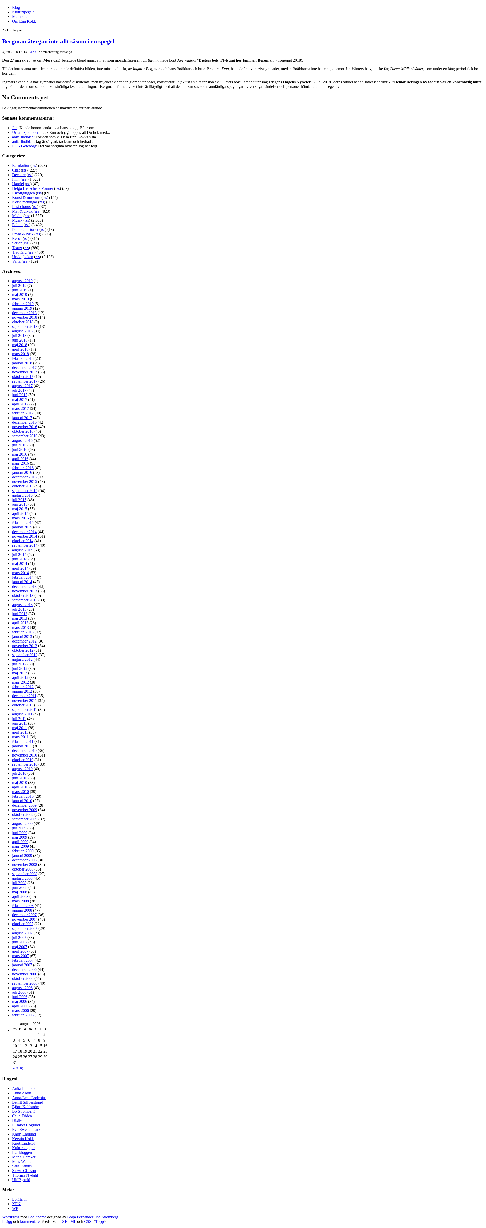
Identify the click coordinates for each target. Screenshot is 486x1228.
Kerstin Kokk (23, 1139)
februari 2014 (23, 577)
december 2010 (24, 750)
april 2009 (20, 842)
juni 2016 (19, 449)
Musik (17, 220)
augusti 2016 (22, 440)
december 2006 (24, 969)
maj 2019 (19, 294)
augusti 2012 (22, 659)
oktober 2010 (22, 760)
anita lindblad (23, 137)
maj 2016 (19, 454)
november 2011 (24, 700)
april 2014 (20, 568)
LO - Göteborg (24, 146)
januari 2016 (22, 472)
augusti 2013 (22, 604)
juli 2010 (19, 773)
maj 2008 (19, 892)
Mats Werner (22, 1161)
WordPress (10, 1217)
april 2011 (20, 732)
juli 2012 (19, 664)
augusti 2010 (22, 769)
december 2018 (24, 313)
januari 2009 (22, 855)
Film (15, 179)
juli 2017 (19, 390)
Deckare (19, 175)
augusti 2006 (22, 988)
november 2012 (24, 646)
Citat (16, 170)
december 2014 (24, 532)
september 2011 (24, 709)
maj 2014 (19, 563)
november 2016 (24, 427)
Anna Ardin (21, 1093)
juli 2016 (19, 445)
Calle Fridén (22, 1116)
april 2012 (20, 677)
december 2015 (24, 477)
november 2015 (24, 481)
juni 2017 (19, 395)
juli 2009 (19, 828)
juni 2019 (19, 290)
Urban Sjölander (25, 132)
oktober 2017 (22, 376)
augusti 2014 (22, 550)
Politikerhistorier (25, 229)
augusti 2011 (22, 714)
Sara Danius (22, 1166)
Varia (32, 52)
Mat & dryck (22, 211)
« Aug (18, 1068)
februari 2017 (23, 413)
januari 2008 (22, 910)
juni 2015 (19, 504)
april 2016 (20, 459)
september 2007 (24, 928)
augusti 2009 (22, 823)
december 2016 (24, 422)
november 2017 (24, 372)
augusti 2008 (22, 878)
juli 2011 (19, 718)
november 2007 (24, 919)
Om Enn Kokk (24, 21)
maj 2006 (19, 1001)
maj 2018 (19, 345)
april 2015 (20, 513)
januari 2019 (22, 308)
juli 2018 (19, 335)
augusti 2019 (22, 281)
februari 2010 (23, 796)
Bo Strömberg (23, 1111)
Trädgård (19, 252)
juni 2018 (19, 340)
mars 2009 (20, 846)
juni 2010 (19, 778)
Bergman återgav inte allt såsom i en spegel (58, 41)
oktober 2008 (22, 869)
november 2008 (24, 864)
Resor (17, 238)
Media (17, 216)
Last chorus (21, 206)
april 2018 (20, 349)
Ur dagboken (22, 257)
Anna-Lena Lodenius (29, 1097)
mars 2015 (20, 518)
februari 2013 (23, 632)
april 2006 (20, 1006)
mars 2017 (20, 408)
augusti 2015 (22, 495)
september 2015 (24, 490)
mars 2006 (20, 1010)
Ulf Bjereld (21, 1180)
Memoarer (20, 16)
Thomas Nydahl (25, 1175)
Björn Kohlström (25, 1107)
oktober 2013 (22, 595)
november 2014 (24, 536)
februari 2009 (23, 851)
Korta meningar (24, 202)
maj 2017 (19, 399)
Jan (14, 128)
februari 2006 (23, 1015)
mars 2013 (20, 627)
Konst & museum (26, 197)
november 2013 (24, 591)
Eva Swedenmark (26, 1129)
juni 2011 (19, 723)
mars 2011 (20, 737)
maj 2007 (19, 946)
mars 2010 (20, 791)
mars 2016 (20, 463)
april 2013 (20, 623)
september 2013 (24, 600)
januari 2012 (22, 691)
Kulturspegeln (23, 12)
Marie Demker (23, 1157)
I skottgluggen (23, 193)
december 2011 (24, 696)
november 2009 (24, 810)
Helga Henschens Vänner (32, 188)
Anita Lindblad (24, 1088)
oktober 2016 (22, 431)
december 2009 (24, 805)
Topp (99, 1221)
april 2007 (20, 951)
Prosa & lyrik (22, 234)
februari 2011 (22, 741)
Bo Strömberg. (107, 1217)
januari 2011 (22, 746)
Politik (17, 225)
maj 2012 (19, 673)
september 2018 (24, 326)
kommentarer (30, 1221)
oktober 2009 (22, 814)
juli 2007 (19, 937)
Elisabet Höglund (26, 1125)
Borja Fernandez (80, 1217)
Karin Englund (24, 1134)
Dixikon (18, 1120)
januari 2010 (22, 801)
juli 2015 (19, 500)
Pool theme (37, 1217)
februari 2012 (23, 687)
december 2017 (24, 367)
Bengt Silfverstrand (27, 1102)
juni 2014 (19, 559)
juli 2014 (19, 554)
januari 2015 (22, 527)
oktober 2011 (22, 705)
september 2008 (24, 874)
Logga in (19, 1199)
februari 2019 (23, 303)
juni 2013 (19, 614)
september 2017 (24, 381)
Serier (17, 243)
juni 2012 (19, 668)
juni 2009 (19, 832)
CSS (87, 1221)
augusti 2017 (22, 386)
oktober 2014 (22, 541)
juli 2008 (19, 883)
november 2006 (24, 974)
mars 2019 (20, 299)
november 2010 (24, 755)
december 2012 (24, 641)
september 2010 (24, 764)
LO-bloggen (22, 1152)
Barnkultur (20, 165)
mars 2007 (20, 956)
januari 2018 (22, 363)
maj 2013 (19, 618)
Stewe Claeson (24, 1170)
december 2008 (24, 860)
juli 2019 (19, 285)
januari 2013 (22, 636)
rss (34, 165)
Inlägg (7, 1221)
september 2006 (24, 983)
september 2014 (24, 545)
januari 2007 (22, 965)
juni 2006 (19, 997)
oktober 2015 (22, 486)
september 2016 (24, 436)
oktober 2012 (22, 650)
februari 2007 (23, 960)
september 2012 (24, 655)
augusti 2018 (22, 331)
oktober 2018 (22, 322)
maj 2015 (19, 509)
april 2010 (20, 787)
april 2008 (20, 896)
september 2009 (24, 819)
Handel (18, 184)
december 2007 (24, 915)
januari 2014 (22, 582)
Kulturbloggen (23, 1148)
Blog (16, 7)
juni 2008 (19, 887)
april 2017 (20, 404)
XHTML (69, 1221)
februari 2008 (23, 905)
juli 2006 (19, 992)
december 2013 (24, 586)
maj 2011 (19, 728)
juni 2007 (19, 942)
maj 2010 (19, 782)
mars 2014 (20, 573)
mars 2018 (20, 354)
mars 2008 (20, 901)
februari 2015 (23, 522)
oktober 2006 (22, 978)
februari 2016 (23, 468)
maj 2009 (19, 837)
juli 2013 (19, 609)
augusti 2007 (22, 933)
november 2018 (24, 317)
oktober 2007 (22, 924)
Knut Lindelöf (23, 1143)
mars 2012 (20, 682)
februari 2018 (23, 358)
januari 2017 (22, 417)
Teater (17, 247)
